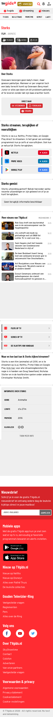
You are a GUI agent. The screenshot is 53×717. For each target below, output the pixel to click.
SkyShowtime (10, 649)
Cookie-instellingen (13, 701)
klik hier (11, 368)
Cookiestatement (12, 697)
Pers (5, 612)
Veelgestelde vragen (13, 602)
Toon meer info (27, 435)
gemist (39, 17)
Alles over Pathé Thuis (15, 582)
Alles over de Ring (12, 616)
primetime (29, 17)
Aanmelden (45, 512)
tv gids (6, 17)
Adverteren (9, 663)
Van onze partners (12, 668)
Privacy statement (12, 692)
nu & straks (17, 17)
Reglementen (10, 607)
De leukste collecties (14, 587)
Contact (7, 654)
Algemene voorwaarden (15, 688)
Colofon (7, 658)
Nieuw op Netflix (12, 573)
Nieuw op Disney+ (12, 578)
